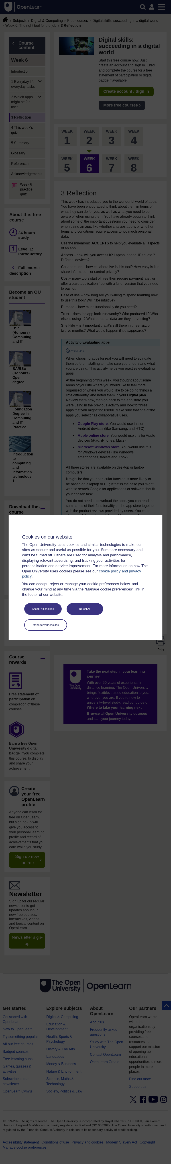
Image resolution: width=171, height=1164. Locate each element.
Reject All (84, 609)
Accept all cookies (43, 609)
